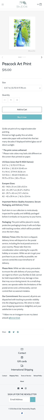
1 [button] (20, 57)
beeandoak (15, 318)
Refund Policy (38, 376)
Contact (4, 376)
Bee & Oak (17, 409)
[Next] (41, 57)
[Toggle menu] (2, 4)
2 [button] (24, 57)
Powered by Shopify (29, 409)
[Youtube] (22, 388)
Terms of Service (26, 376)
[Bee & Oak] (22, 4)
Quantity (6, 95)
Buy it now (22, 117)
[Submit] (32, 399)
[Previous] (2, 57)
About (22, 381)
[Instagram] (25, 388)
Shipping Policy (14, 376)
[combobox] (22, 88)
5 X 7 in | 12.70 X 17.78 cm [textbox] (15, 88)
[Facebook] (18, 388)
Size (4, 82)
